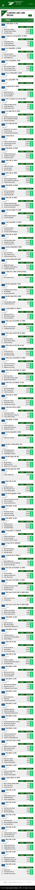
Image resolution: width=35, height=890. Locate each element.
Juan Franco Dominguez (9, 191)
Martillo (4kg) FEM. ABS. (12, 456)
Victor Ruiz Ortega (8, 577)
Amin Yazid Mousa (8, 639)
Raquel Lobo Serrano (8, 92)
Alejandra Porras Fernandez (10, 746)
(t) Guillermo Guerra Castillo (10, 289)
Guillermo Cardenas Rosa (9, 575)
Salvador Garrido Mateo (9, 725)
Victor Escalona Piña (8, 390)
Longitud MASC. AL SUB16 (13, 777)
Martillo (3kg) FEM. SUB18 (13, 469)
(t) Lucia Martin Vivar (9, 106)
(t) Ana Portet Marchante (10, 207)
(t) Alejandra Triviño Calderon (10, 267)
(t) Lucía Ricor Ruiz (8, 663)
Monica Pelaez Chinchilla (9, 612)
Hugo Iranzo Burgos (8, 623)
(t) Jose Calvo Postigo (9, 254)
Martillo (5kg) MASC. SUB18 (13, 493)
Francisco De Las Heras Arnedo (11, 585)
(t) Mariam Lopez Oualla (9, 182)
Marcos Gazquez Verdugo (9, 66)
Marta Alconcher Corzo (9, 488)
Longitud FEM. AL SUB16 (12, 86)
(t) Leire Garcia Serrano (9, 845)
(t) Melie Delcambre (8, 797)
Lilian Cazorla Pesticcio (9, 598)
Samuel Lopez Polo (8, 787)
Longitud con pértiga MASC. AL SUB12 (16, 36)
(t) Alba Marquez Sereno (9, 847)
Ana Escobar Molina (8, 95)
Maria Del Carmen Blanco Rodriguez (12, 563)
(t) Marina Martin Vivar (9, 108)
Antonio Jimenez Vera (8, 697)
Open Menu (3, 5)
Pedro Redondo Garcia (9, 450)
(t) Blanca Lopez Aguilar (9, 610)
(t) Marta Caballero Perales (10, 104)
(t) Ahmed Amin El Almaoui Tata (11, 626)
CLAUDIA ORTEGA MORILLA (9, 861)
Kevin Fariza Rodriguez (9, 711)
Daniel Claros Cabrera (9, 429)
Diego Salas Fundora (8, 758)
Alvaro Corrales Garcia (9, 672)
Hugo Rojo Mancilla (8, 526)
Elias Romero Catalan (8, 511)
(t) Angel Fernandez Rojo (9, 700)
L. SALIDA (21, 27)
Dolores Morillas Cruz (9, 561)
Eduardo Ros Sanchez (9, 513)
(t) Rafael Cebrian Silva (9, 293)
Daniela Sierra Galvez (8, 400)
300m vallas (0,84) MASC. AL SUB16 (15, 321)
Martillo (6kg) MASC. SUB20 (13, 432)
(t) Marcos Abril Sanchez (9, 536)
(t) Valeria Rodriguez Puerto (10, 833)
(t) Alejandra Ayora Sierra (10, 849)
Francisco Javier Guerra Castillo (11, 499)
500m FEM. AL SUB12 (11, 197)
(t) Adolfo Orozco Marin (9, 156)
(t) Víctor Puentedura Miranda (11, 737)
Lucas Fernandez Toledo (9, 68)
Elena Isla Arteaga (8, 342)
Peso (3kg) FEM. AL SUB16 (13, 111)
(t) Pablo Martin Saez (8, 41)
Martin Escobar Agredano (9, 326)
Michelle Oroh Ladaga (8, 265)
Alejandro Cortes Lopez (9, 367)
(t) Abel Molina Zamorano (9, 453)
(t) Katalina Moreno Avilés (9, 240)
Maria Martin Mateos (8, 339)
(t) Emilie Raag (7, 600)
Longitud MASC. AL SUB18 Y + (14, 308)
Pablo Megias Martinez (9, 709)
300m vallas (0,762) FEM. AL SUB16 (15, 333)
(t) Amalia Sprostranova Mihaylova (11, 205)
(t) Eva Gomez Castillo (9, 413)
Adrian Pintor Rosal (8, 376)
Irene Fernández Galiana (9, 651)
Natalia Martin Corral (9, 402)
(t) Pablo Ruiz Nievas (8, 527)
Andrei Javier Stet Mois (9, 437)
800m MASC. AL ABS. (11, 506)
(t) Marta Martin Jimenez (9, 340)
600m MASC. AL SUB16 (12, 419)
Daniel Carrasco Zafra (9, 686)
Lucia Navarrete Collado (9, 808)
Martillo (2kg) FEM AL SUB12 (13, 296)
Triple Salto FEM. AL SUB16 (13, 740)
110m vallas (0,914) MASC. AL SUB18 (15, 567)
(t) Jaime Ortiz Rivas (8, 157)
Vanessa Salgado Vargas (9, 799)
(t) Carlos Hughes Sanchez (10, 70)
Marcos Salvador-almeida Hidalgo (11, 783)
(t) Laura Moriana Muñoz (9, 490)
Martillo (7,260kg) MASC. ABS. (14, 444)
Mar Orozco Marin (8, 170)
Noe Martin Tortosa (8, 524)
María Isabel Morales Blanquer (11, 118)
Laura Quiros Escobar (9, 353)
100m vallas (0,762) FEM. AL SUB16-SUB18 (17, 592)
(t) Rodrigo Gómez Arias (9, 328)
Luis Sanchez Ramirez (9, 452)
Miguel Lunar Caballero (9, 29)
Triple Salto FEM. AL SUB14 (13, 407)
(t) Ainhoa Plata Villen (9, 242)
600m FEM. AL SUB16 (11, 395)
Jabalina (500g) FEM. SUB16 (13, 259)
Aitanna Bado (7, 870)
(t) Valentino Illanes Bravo (10, 154)
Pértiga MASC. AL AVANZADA (13, 530)
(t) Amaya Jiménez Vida (9, 268)
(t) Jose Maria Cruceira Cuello (11, 377)
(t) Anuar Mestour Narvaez (10, 427)
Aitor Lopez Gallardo (8, 54)
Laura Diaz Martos (8, 131)
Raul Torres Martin (8, 501)
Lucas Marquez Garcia (9, 193)
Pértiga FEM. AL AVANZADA (13, 543)
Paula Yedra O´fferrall (9, 871)
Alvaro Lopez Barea (8, 252)
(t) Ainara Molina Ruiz (9, 474)
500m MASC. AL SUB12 (12, 148)
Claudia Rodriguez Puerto (10, 795)
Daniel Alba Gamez (8, 33)
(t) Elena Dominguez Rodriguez (11, 133)
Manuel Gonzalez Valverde (10, 379)
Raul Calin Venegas (8, 589)
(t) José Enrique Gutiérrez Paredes (12, 721)
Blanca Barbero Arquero (9, 857)
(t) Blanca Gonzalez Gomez (10, 141)
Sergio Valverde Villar (9, 194)
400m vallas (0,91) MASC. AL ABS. (15, 382)
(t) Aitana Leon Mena (8, 660)
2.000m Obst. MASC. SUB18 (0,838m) (16, 271)
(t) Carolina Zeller (8, 820)
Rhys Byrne (6, 698)
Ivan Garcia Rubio (8, 573)
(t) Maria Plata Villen (8, 166)
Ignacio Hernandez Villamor (10, 684)
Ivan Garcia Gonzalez (8, 425)
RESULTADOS (29, 27)
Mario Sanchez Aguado (9, 388)
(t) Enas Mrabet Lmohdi (9, 416)
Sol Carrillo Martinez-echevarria (11, 180)
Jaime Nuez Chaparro (8, 635)
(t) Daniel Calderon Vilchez (10, 31)
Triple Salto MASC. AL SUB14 (13, 222)
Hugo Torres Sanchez (9, 365)
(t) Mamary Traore (8, 773)
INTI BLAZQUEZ (7, 291)
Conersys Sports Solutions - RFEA (13, 888)
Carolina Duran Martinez (9, 564)
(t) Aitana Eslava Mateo (9, 120)
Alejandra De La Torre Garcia (10, 129)
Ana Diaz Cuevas (7, 462)
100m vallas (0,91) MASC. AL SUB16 (15, 580)
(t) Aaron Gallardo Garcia (9, 503)
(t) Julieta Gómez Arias (9, 304)
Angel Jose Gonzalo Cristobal (10, 540)
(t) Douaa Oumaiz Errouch (10, 143)
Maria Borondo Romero (9, 548)
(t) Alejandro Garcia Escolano (10, 688)
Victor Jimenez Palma (9, 277)
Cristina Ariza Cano (8, 351)
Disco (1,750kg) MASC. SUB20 (14, 73)
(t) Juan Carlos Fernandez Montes (11, 637)
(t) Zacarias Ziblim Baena (9, 771)
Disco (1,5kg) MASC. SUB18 (13, 60)
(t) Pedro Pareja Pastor (9, 736)
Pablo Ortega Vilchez (9, 392)
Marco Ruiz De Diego (8, 624)
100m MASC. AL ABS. (11, 666)
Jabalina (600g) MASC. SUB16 (14, 247)
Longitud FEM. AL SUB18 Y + (13, 555)
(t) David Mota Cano (8, 57)
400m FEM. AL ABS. (11, 641)
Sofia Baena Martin (8, 464)
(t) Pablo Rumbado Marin (9, 45)
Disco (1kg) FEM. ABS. (12, 123)
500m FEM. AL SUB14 (11, 160)
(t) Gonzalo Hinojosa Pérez (10, 256)
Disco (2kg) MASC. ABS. (12, 79)
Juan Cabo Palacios (8, 230)
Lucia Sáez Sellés (8, 168)
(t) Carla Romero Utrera (9, 614)
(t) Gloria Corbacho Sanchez (10, 203)
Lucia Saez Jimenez (8, 550)
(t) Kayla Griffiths (8, 145)
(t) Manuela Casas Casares (10, 859)
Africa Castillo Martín (9, 94)
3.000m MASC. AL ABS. (12, 23)
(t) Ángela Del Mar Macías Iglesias (11, 661)
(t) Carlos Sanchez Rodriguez (10, 231)
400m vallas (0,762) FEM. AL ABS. (15, 345)
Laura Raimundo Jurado (9, 834)
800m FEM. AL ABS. (11, 481)
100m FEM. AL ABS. (11, 790)
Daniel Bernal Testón (8, 587)
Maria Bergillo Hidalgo (9, 811)
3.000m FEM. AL (10, 136)
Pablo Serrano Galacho (9, 515)
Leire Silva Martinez (8, 824)
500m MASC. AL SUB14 (12, 185)
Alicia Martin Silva (8, 552)
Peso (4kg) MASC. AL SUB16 (13, 48)
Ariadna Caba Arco (8, 810)
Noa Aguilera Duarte (8, 487)
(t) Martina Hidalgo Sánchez (10, 178)
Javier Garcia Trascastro (9, 363)
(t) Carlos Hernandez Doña (10, 734)
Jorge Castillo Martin (9, 318)
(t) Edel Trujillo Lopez (9, 43)
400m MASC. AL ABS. (11, 617)
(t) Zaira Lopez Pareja (9, 836)
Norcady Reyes (7, 649)
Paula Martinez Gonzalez (9, 404)
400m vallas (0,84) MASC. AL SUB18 (15, 358)
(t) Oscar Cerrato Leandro (10, 56)
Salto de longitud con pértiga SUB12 (16, 99)
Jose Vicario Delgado (8, 217)
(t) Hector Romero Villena (10, 774)
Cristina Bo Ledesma (8, 647)
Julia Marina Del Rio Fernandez (11, 117)
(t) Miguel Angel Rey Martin (10, 215)
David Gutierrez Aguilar (9, 316)
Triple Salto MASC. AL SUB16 (13, 210)
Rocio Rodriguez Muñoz (9, 355)
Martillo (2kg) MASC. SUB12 (13, 284)
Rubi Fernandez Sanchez (9, 748)
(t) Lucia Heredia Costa (9, 244)
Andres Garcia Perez (8, 314)
